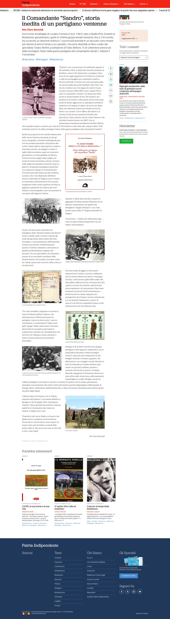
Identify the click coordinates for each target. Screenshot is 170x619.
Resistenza (57, 59)
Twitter (127, 591)
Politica (57, 584)
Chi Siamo (129, 3)
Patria (31, 3)
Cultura (36, 523)
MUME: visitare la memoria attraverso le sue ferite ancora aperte (36, 10)
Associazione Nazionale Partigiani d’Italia (48, 612)
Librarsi (25, 456)
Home (72, 3)
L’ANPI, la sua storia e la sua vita (35, 507)
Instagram (133, 591)
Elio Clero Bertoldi (32, 29)
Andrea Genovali (60, 512)
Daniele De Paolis (27, 512)
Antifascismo (27, 523)
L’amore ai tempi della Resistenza (98, 507)
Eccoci (89, 558)
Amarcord (91, 571)
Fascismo (29, 59)
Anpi (121, 118)
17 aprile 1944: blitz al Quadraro (65, 507)
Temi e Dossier (110, 3)
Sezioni (93, 3)
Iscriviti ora (126, 141)
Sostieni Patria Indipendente (98, 597)
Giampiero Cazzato (93, 512)
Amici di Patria (92, 584)
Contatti (90, 588)
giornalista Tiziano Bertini (70, 117)
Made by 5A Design (142, 613)
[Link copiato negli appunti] (111, 90)
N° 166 (82, 3)
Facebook (121, 591)
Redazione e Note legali (96, 575)
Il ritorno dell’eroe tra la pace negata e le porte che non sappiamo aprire (109, 10)
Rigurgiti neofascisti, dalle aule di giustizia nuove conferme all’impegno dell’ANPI (132, 90)
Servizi (121, 64)
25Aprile (58, 558)
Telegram (139, 591)
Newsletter (91, 592)
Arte (89, 521)
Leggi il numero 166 (128, 38)
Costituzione (60, 566)
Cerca (143, 3)
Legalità (58, 601)
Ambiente (58, 597)
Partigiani (42, 59)
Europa (57, 606)
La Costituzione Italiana (96, 562)
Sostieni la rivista (128, 576)
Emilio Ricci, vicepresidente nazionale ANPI (132, 97)
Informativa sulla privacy (38, 613)
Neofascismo (140, 118)
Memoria (26, 525)
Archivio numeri (93, 579)
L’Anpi (89, 566)
